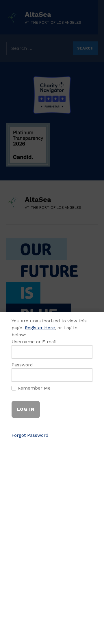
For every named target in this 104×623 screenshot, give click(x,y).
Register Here (40, 327)
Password (22, 365)
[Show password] (84, 375)
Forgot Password (30, 435)
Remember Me (33, 388)
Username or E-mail (34, 341)
